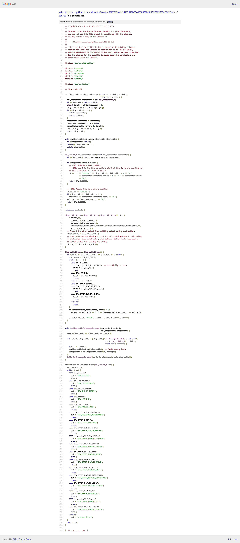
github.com (82, 12)
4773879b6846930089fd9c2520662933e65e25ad (149, 12)
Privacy (22, 539)
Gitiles (15, 539)
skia (61, 12)
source (62, 15)
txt (229, 539)
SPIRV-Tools (115, 12)
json (236, 539)
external (69, 12)
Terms (29, 539)
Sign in (235, 4)
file (110, 22)
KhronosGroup (98, 12)
